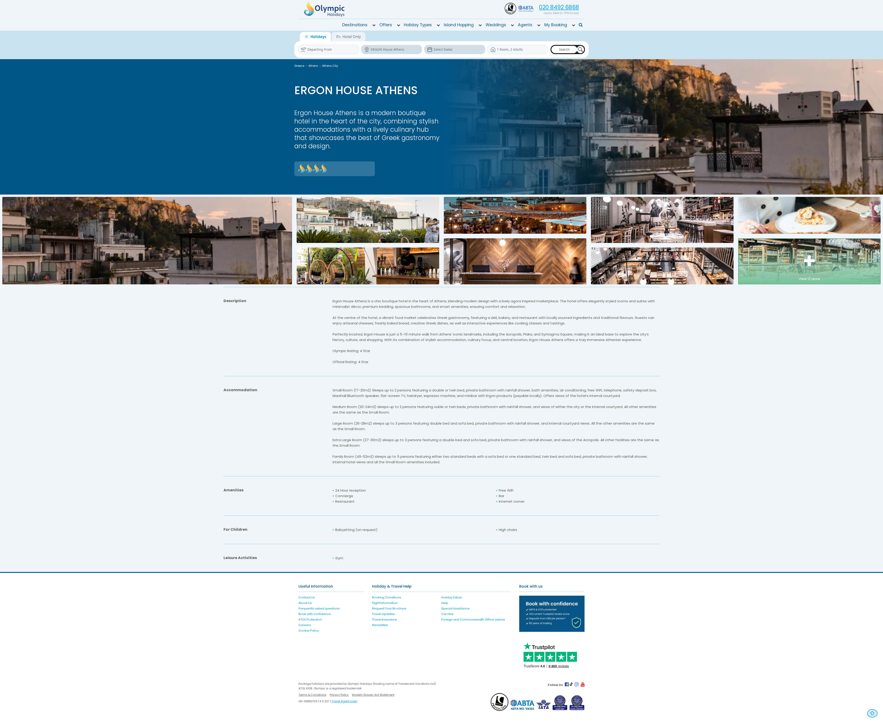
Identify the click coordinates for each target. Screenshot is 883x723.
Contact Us (306, 597)
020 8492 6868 (559, 7)
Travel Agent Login (344, 701)
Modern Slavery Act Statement (373, 695)
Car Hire (447, 614)
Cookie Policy (308, 630)
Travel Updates (383, 614)
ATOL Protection (310, 619)
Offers (385, 25)
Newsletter (380, 625)
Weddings (496, 25)
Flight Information (385, 603)
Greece (299, 66)
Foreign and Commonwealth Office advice (473, 619)
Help (444, 603)
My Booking (555, 25)
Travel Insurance (384, 619)
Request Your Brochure (389, 608)
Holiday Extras (451, 597)
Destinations (354, 25)
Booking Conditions (386, 597)
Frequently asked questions (319, 608)
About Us (305, 603)
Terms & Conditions (312, 695)
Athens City (330, 66)
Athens (313, 66)
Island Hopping (459, 25)
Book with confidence (314, 614)
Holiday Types (418, 25)
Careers (304, 625)
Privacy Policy (339, 695)
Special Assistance (455, 608)
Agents (525, 25)
